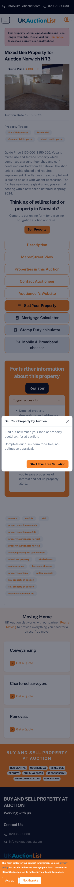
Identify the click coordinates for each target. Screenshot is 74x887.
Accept (10, 880)
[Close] (68, 421)
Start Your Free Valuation (47, 464)
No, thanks (30, 880)
